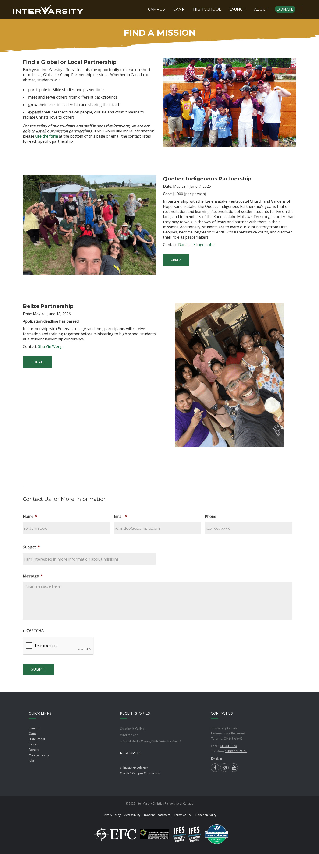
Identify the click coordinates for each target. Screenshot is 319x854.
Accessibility (132, 815)
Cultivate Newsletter (134, 768)
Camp (33, 733)
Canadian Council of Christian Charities (154, 834)
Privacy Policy (112, 815)
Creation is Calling (132, 728)
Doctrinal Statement (157, 815)
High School (37, 739)
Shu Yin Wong (50, 346)
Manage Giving (39, 755)
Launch (33, 744)
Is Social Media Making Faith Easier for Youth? (150, 741)
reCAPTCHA (33, 630)
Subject (31, 547)
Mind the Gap (129, 735)
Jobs (32, 760)
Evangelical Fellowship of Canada (115, 834)
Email (120, 516)
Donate (34, 750)
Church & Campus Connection (140, 773)
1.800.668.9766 (236, 751)
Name (30, 516)
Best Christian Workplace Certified (216, 834)
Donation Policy (205, 815)
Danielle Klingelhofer (196, 244)
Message (33, 576)
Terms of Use (183, 815)
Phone (210, 516)
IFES (187, 834)
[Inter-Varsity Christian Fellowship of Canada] (48, 9)
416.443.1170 (228, 746)
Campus (34, 728)
